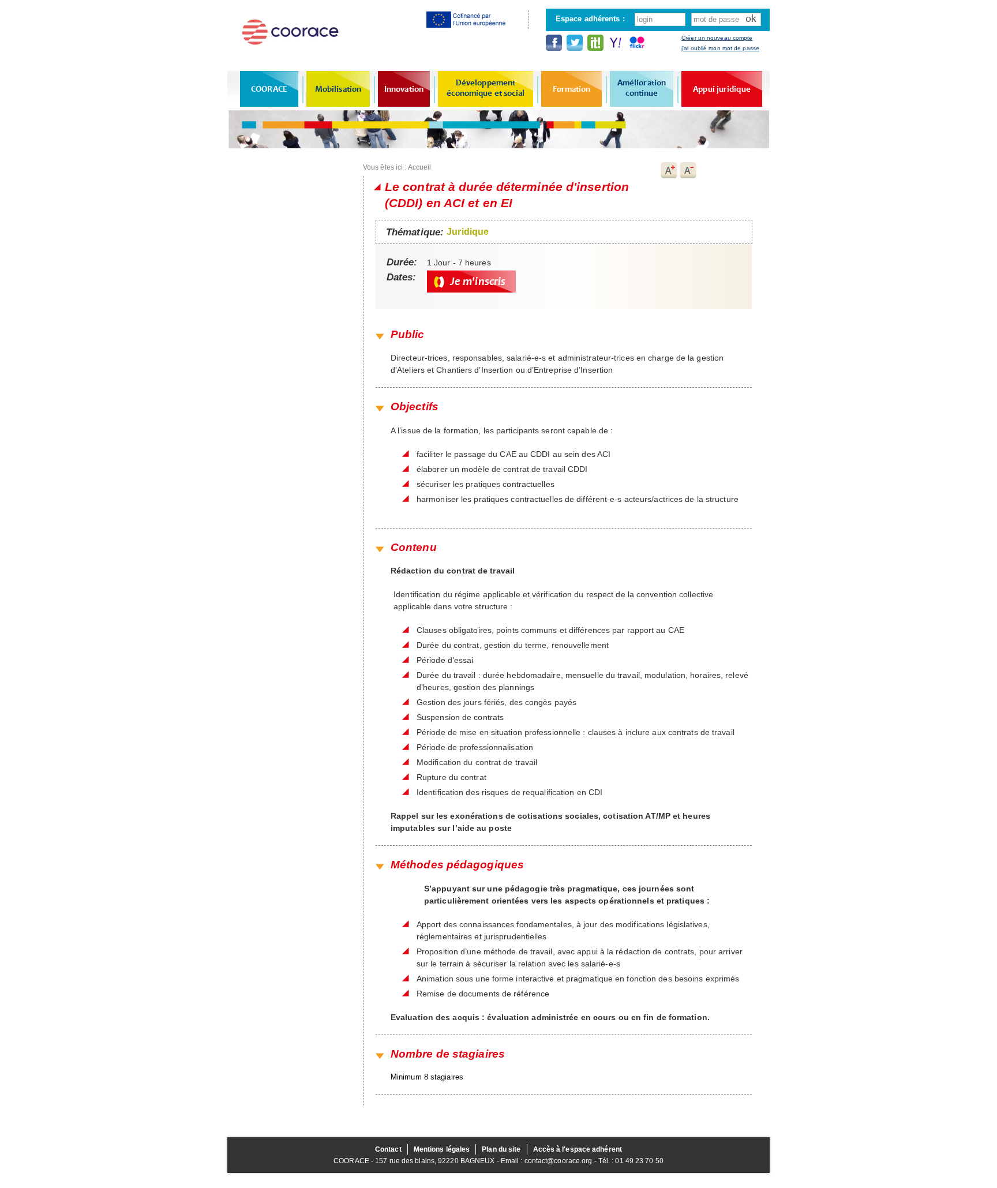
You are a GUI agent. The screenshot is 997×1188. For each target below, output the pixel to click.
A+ (668, 170)
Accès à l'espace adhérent (578, 1149)
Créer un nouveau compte (716, 38)
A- (688, 170)
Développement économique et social (486, 87)
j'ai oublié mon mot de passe (720, 48)
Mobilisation (338, 89)
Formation (572, 89)
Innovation (403, 89)
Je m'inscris (477, 281)
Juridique (468, 232)
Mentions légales (442, 1149)
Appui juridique (722, 89)
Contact (388, 1149)
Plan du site (501, 1149)
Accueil (420, 167)
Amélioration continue (641, 87)
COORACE (269, 89)
